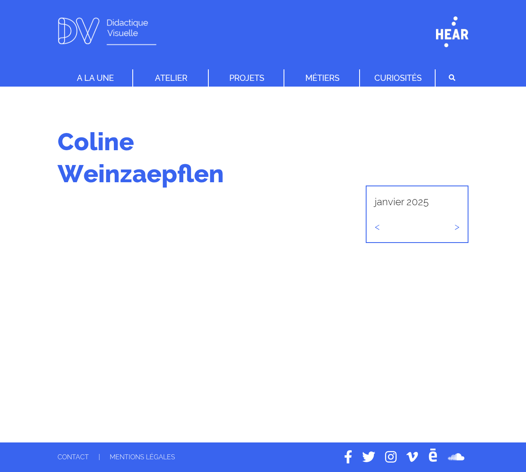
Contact (73, 457)
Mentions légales (142, 457)
